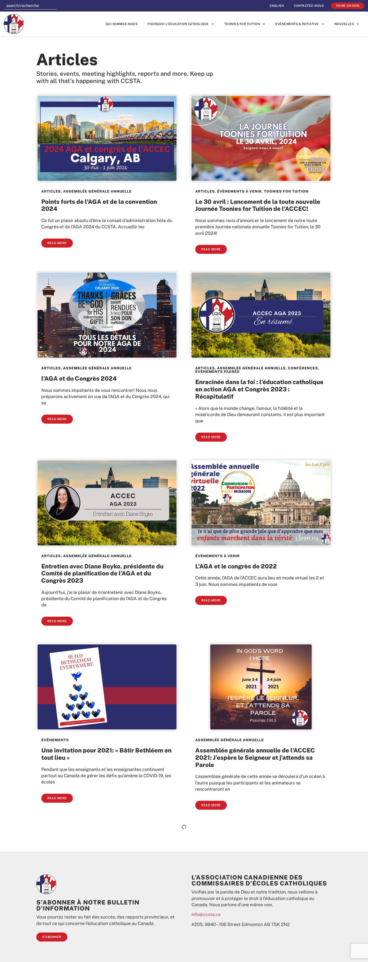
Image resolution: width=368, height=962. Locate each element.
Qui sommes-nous (122, 24)
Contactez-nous (309, 6)
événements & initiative (297, 24)
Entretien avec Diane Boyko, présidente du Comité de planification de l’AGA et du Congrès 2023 (102, 573)
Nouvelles (344, 24)
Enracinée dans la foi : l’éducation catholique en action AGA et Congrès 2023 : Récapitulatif (259, 389)
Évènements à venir (239, 191)
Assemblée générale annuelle (97, 191)
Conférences (303, 368)
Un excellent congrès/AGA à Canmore (249, 934)
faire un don (347, 6)
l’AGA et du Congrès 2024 (79, 378)
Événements (55, 740)
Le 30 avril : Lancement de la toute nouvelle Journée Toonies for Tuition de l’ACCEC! (257, 205)
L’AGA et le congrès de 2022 (236, 566)
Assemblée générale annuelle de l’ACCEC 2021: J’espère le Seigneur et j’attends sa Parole (255, 757)
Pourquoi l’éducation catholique (178, 24)
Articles (51, 191)
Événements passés (217, 372)
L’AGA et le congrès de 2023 (82, 934)
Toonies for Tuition (242, 24)
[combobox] (30, 6)
